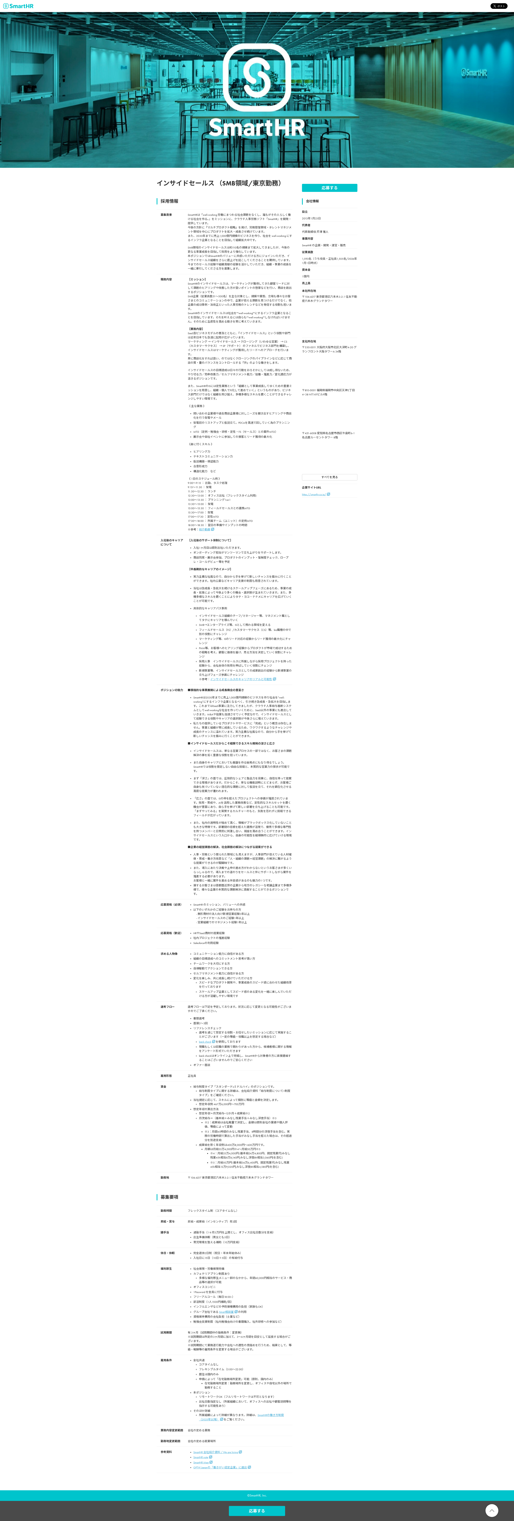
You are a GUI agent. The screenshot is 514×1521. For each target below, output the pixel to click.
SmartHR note (200, 1457)
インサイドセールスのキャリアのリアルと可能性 (241, 679)
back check (205, 1042)
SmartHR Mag (201, 1462)
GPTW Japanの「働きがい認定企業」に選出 (220, 1467)
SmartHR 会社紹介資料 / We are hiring (215, 1452)
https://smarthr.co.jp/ (314, 494)
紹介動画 (204, 529)
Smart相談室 (226, 1312)
